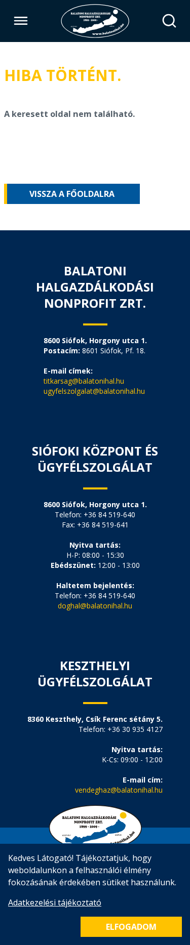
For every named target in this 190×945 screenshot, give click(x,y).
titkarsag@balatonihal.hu (84, 381)
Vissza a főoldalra (72, 193)
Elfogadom (131, 926)
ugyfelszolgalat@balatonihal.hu (94, 391)
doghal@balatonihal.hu (95, 605)
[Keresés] (169, 21)
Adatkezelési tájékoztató (54, 902)
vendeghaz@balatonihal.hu (119, 790)
